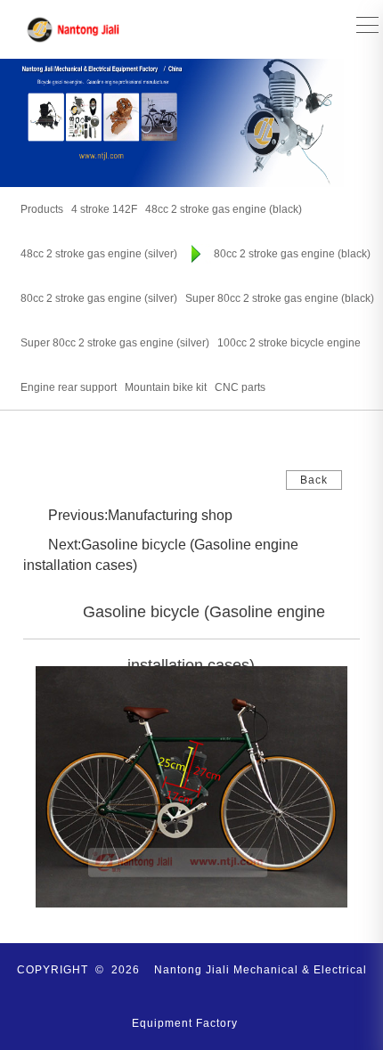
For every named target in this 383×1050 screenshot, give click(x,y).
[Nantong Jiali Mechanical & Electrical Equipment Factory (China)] (74, 29)
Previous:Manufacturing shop (140, 515)
